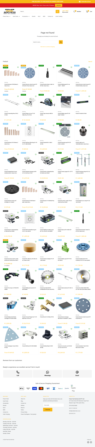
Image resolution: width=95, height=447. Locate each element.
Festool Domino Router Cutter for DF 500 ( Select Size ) (47, 85)
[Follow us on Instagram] (91, 442)
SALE (39, 16)
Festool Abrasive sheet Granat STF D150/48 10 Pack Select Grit (29, 85)
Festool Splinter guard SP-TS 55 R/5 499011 (64, 259)
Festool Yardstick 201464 (81, 113)
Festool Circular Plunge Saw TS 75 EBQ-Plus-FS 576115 (29, 317)
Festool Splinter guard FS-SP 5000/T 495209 (64, 114)
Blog (22, 401)
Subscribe (47, 409)
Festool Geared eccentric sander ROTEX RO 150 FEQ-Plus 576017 (11, 259)
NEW (44, 16)
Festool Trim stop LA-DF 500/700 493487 (11, 288)
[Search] (57, 11)
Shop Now (58, 5)
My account (65, 12)
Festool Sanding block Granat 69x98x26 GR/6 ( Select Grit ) (10, 172)
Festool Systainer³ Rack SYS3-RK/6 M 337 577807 (82, 346)
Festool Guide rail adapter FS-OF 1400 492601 (47, 259)
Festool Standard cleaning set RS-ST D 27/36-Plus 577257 (29, 172)
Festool (6, 82)
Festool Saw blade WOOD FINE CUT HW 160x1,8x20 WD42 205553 (83, 288)
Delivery (22, 405)
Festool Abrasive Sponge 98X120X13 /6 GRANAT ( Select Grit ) (64, 317)
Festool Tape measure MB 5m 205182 (46, 114)
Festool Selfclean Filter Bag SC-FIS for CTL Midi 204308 (29, 143)
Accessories (25, 16)
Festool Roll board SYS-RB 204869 (29, 346)
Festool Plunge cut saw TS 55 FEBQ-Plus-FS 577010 (28, 114)
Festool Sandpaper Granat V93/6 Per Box (11, 346)
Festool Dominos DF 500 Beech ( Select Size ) (11, 85)
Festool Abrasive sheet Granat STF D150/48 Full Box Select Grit (83, 85)
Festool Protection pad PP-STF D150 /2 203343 (64, 143)
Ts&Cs (22, 409)
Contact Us (50, 16)
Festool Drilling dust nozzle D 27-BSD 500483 (29, 288)
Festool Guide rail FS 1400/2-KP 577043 (64, 230)
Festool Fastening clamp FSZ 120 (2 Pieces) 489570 (83, 172)
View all (90, 61)
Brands (33, 16)
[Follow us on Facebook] (88, 442)
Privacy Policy (24, 412)
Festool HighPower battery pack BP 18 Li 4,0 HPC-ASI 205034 (47, 230)
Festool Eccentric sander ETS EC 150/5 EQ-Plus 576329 (65, 201)
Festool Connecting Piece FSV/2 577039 (11, 114)
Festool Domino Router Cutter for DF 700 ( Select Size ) (83, 230)
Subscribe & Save (86, 1)
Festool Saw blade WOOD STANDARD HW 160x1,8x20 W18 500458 (47, 288)
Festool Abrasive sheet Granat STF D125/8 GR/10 (83, 317)
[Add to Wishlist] (18, 67)
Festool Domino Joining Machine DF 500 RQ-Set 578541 (47, 172)
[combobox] (37, 11)
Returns (22, 407)
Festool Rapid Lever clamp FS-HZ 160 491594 (83, 201)
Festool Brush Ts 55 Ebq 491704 (47, 316)
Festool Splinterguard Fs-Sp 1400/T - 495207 (64, 85)
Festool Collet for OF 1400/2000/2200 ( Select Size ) (82, 143)
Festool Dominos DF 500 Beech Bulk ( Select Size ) (28, 201)
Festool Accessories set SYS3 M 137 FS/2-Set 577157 (65, 346)
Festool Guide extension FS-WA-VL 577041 (65, 288)
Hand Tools (15, 16)
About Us (23, 398)
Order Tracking (59, 16)
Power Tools (6, 16)
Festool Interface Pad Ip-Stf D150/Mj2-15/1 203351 (10, 201)
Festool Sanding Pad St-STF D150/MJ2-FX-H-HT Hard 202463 (83, 259)
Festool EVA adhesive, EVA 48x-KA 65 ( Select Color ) (29, 259)
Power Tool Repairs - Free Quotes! (28, 414)
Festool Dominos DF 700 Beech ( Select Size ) (11, 143)
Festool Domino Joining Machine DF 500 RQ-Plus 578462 (11, 230)
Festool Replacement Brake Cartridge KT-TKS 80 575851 (10, 317)
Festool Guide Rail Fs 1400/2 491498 (46, 143)
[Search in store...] (61, 42)
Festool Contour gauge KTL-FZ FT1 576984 (65, 172)
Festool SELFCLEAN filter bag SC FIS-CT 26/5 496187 (29, 230)
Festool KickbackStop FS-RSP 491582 (46, 346)
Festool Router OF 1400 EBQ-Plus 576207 (47, 201)
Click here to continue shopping (47, 46)
